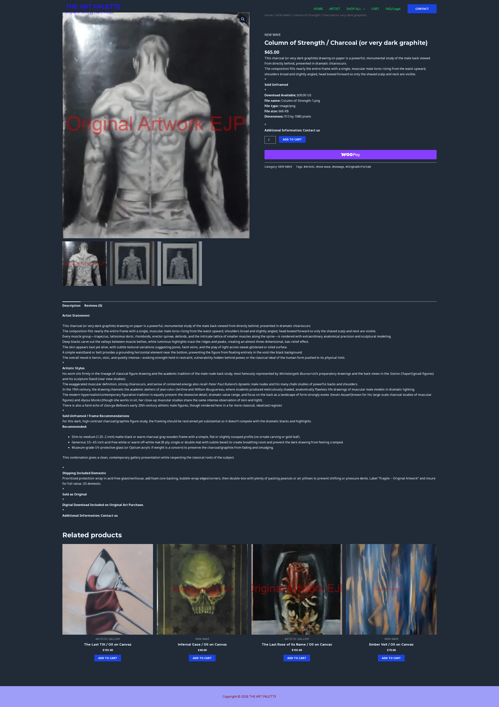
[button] (363, 9)
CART (375, 9)
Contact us (311, 130)
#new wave (323, 166)
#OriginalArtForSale (358, 166)
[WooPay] (351, 154)
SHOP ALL (354, 9)
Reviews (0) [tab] (93, 305)
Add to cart (292, 139)
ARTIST (334, 9)
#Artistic (309, 166)
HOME (318, 9)
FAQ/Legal (393, 9)
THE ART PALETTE (93, 6)
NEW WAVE (273, 35)
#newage (338, 166)
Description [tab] (71, 305)
